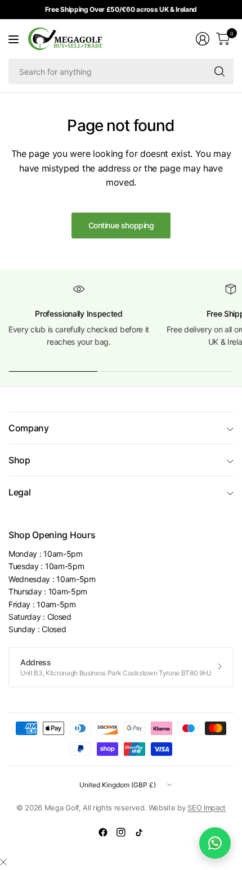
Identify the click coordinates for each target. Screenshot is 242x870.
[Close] (3, 862)
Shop (19, 460)
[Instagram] (121, 832)
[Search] (219, 71)
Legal (19, 492)
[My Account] (202, 39)
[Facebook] (103, 832)
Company (28, 428)
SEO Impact (206, 807)
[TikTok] (139, 832)
